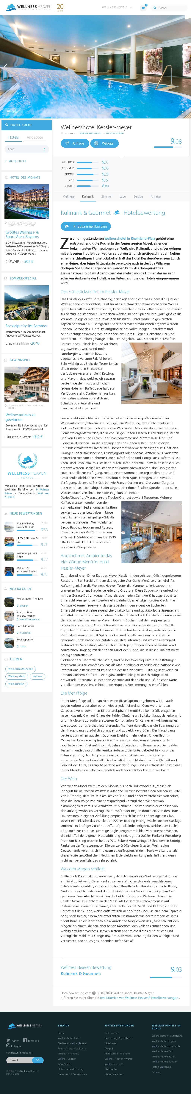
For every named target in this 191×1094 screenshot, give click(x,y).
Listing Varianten (114, 1074)
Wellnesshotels (115, 7)
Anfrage (78, 143)
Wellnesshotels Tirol (162, 1051)
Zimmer (106, 197)
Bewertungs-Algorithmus (118, 1038)
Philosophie (111, 1069)
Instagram (16, 1046)
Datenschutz (80, 1074)
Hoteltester (111, 1043)
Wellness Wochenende (20, 669)
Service (138, 197)
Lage (123, 197)
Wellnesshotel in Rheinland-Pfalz (129, 239)
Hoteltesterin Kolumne (117, 1053)
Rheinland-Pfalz (91, 133)
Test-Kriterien (112, 1033)
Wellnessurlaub (16, 676)
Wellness (68, 197)
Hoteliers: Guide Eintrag (70, 1069)
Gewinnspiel (64, 1064)
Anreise (156, 197)
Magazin (109, 1048)
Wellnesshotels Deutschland (167, 1035)
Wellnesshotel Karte (68, 1038)
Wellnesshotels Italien (163, 1056)
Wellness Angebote (68, 1053)
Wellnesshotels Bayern (164, 1041)
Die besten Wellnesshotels (72, 1043)
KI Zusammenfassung (90, 226)
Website (108, 143)
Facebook (33, 1041)
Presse (61, 1033)
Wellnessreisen (16, 683)
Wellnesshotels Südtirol (164, 1061)
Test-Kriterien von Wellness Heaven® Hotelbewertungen (139, 998)
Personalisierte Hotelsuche (72, 1048)
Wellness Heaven (114, 1064)
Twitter (15, 1041)
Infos (15, 112)
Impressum (64, 1074)
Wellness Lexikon (67, 1058)
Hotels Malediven (161, 1066)
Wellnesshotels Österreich (166, 1046)
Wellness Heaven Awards (118, 1058)
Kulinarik (88, 197)
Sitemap (156, 1072)
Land (11, 149)
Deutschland (115, 133)
